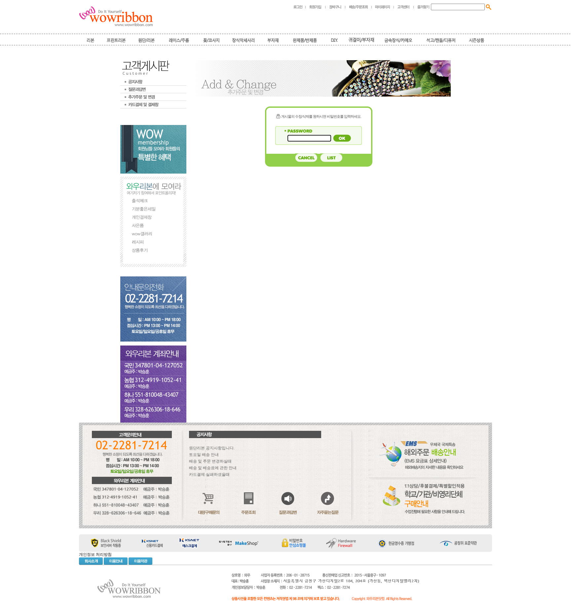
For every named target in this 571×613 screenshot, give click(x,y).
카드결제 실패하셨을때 (209, 474)
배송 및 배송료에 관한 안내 (213, 468)
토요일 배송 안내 (204, 454)
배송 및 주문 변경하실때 (210, 461)
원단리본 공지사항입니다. (212, 448)
